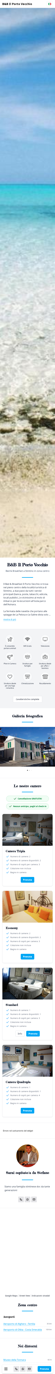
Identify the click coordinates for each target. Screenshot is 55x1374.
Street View (24, 1295)
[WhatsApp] (23, 1369)
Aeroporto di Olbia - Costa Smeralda (22, 1329)
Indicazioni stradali (41, 1295)
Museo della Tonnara (14, 1359)
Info (20, 1033)
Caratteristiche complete (27, 699)
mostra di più (9, 619)
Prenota (44, 1368)
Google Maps (11, 1295)
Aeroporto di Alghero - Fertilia (19, 1323)
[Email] (29, 1369)
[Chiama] (16, 1369)
